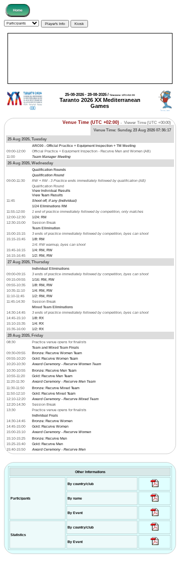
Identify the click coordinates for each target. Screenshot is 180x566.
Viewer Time (147, 122)
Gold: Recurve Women (50, 426)
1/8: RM (38, 239)
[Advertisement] (90, 58)
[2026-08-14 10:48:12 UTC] (155, 487)
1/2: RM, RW (42, 255)
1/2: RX (38, 329)
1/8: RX (38, 318)
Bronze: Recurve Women (52, 421)
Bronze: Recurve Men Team (54, 370)
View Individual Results (51, 190)
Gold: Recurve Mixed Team (54, 393)
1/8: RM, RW (42, 285)
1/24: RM (39, 217)
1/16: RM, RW (43, 279)
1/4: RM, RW (42, 250)
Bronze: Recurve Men (49, 438)
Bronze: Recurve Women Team (57, 353)
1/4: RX (38, 323)
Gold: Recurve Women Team (55, 358)
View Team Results (47, 195)
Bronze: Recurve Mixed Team (56, 388)
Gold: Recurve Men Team (52, 376)
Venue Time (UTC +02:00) (90, 122)
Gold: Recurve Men (47, 444)
